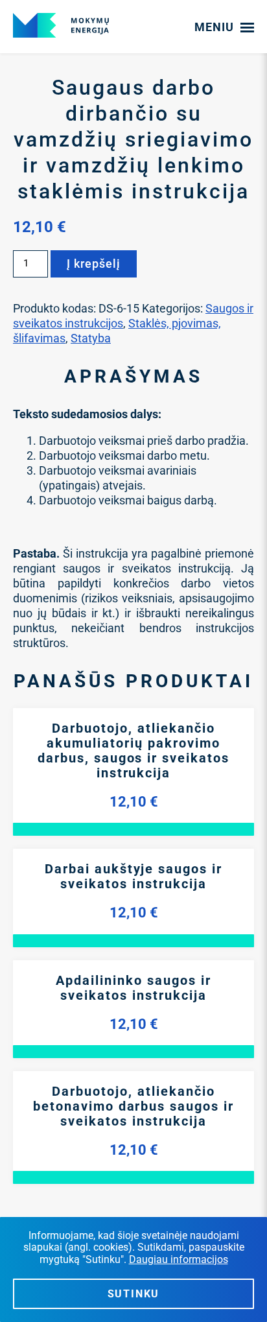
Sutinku (134, 1294)
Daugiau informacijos (178, 1259)
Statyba (91, 338)
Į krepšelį (94, 263)
